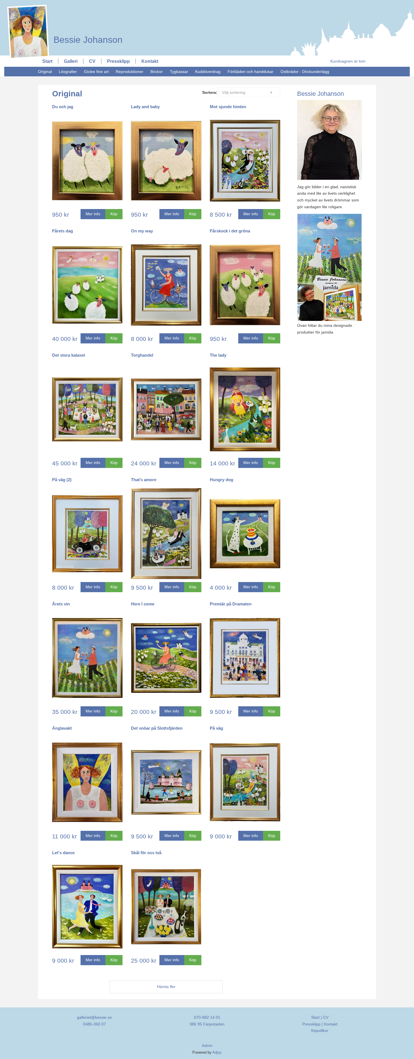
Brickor (156, 71)
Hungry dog (221, 479)
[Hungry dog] (245, 534)
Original (45, 71)
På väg (216, 728)
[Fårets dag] (87, 285)
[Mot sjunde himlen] (245, 161)
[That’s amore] (166, 534)
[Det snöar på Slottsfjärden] (166, 783)
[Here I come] (166, 658)
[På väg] (245, 783)
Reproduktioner (129, 71)
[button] (249, 92)
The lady (218, 355)
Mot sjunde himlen (228, 106)
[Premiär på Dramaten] (245, 658)
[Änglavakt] (87, 783)
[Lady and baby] (166, 161)
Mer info (93, 214)
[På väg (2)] (87, 534)
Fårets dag (62, 230)
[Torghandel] (166, 410)
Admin (207, 1046)
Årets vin (61, 603)
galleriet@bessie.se (94, 1017)
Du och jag (62, 106)
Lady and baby (145, 106)
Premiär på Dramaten (230, 603)
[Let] (87, 907)
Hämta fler (166, 986)
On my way (142, 230)
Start (47, 61)
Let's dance (63, 852)
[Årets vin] (87, 658)
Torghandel (142, 355)
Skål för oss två (146, 852)
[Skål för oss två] (166, 907)
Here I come (142, 603)
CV (92, 61)
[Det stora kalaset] (87, 410)
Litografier (68, 71)
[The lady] (245, 410)
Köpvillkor (319, 1030)
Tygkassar (179, 71)
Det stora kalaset (68, 355)
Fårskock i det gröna (230, 230)
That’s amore (143, 479)
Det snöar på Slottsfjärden (156, 728)
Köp (113, 214)
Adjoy (217, 1052)
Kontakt (149, 61)
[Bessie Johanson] (85, 5)
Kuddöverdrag (208, 71)
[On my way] (166, 285)
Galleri (70, 61)
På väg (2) (62, 479)
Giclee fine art (96, 71)
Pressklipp (118, 61)
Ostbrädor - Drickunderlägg (305, 71)
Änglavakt (62, 728)
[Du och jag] (87, 161)
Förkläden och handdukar (250, 71)
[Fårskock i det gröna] (245, 285)
